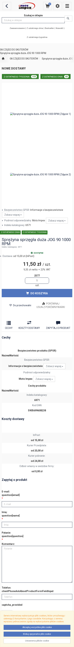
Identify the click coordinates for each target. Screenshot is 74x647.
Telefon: (28, 589)
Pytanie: (12, 534)
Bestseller (49, 28)
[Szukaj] (68, 18)
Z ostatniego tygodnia (37, 37)
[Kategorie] (67, 6)
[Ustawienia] (57, 6)
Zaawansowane (17, 28)
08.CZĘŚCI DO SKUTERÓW (24, 58)
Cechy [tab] (9, 328)
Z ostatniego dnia (35, 28)
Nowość (59, 28)
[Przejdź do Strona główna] (3, 59)
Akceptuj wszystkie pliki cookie (37, 627)
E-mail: (11, 493)
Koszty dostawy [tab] (29, 328)
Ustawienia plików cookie (37, 641)
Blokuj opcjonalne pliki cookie (37, 634)
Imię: (11, 514)
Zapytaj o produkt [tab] (58, 328)
